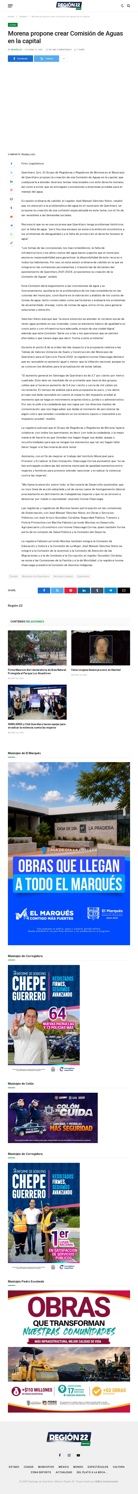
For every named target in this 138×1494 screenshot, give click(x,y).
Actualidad (64, 1472)
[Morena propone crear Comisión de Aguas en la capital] (69, 106)
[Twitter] (11, 172)
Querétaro (83, 576)
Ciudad (12, 25)
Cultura (119, 1467)
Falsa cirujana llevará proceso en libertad (96, 669)
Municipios (46, 1467)
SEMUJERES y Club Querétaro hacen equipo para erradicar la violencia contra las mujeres (37, 726)
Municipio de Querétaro (35, 576)
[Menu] (10, 6)
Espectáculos (98, 1467)
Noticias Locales (63, 576)
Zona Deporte (41, 1472)
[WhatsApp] (11, 234)
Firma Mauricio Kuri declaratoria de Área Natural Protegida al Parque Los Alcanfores (37, 671)
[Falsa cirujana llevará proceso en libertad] (100, 647)
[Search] (128, 6)
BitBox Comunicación (106, 1481)
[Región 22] (69, 6)
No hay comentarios (60, 50)
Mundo (78, 1467)
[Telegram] (11, 225)
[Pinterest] (11, 190)
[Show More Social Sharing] (63, 58)
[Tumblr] (11, 207)
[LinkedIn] (11, 181)
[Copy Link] (11, 243)
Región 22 (16, 50)
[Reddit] (11, 216)
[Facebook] (11, 163)
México (64, 1467)
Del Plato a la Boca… (92, 1472)
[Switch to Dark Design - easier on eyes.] (122, 5)
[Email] (11, 199)
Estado (14, 1467)
